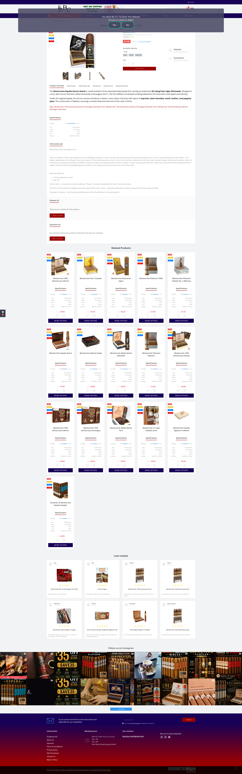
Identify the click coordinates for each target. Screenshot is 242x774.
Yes (114, 24)
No (127, 24)
